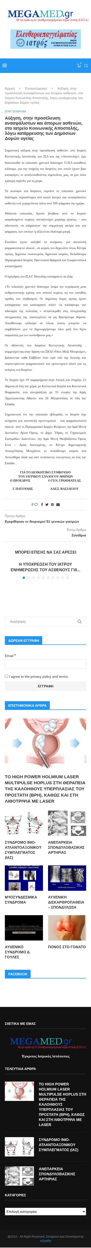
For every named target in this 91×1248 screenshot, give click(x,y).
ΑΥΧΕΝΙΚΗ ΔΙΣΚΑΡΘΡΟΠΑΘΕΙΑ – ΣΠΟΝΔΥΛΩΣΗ (66, 902)
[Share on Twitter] (47, 504)
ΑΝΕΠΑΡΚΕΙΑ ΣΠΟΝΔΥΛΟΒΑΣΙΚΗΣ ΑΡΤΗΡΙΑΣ (66, 847)
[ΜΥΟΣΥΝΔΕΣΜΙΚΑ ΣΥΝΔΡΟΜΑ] (24, 878)
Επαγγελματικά (36, 88)
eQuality (45, 1240)
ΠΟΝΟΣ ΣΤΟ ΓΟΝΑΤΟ (67, 947)
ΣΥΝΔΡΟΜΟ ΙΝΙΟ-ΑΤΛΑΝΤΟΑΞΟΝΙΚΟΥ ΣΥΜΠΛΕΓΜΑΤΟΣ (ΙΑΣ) (23, 850)
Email (10, 656)
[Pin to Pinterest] (52, 504)
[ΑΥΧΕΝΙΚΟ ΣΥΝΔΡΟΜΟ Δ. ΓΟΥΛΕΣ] (24, 928)
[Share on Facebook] (42, 504)
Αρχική (10, 88)
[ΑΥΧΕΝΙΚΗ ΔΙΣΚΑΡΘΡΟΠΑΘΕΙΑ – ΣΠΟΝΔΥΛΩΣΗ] (67, 878)
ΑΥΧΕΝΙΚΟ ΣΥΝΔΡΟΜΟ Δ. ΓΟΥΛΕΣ (18, 952)
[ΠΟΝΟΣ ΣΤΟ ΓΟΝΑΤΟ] (67, 928)
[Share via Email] (58, 504)
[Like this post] (36, 504)
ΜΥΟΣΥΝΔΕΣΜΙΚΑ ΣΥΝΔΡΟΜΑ (21, 899)
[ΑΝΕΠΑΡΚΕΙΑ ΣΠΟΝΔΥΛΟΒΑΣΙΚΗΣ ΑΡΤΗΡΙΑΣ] (67, 823)
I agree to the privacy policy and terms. (38, 676)
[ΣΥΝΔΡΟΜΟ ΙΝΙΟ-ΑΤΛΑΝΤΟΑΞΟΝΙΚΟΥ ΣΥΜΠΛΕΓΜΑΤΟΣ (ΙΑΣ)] (24, 823)
